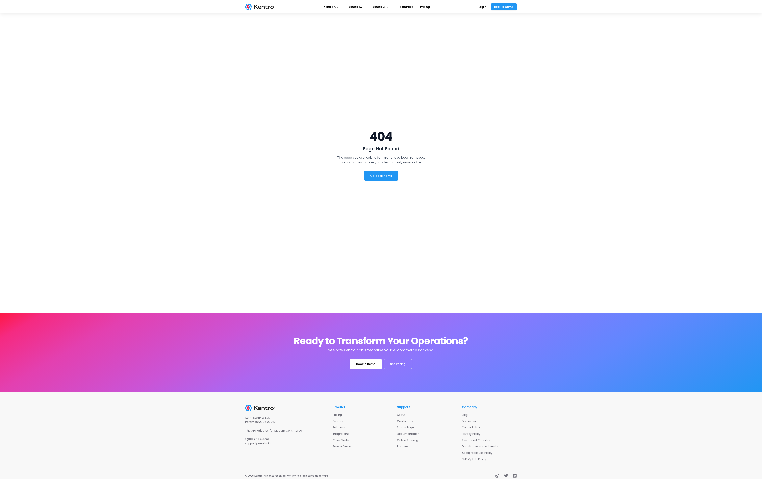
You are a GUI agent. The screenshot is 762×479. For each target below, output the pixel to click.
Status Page (405, 427)
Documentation (408, 434)
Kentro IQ (355, 7)
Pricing (425, 7)
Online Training (407, 440)
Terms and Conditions (477, 440)
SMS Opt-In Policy (474, 459)
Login (482, 7)
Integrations (341, 434)
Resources (405, 7)
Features (339, 421)
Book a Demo (504, 7)
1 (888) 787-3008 (257, 439)
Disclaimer (469, 421)
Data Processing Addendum (481, 446)
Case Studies (342, 440)
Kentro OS (331, 7)
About (401, 415)
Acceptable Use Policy (477, 453)
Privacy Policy (471, 434)
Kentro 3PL (380, 7)
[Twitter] (506, 476)
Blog (465, 415)
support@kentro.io (258, 443)
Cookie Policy (471, 427)
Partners (403, 446)
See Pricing (398, 364)
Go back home (381, 176)
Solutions (339, 427)
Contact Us (405, 421)
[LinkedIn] (515, 476)
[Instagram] (497, 476)
